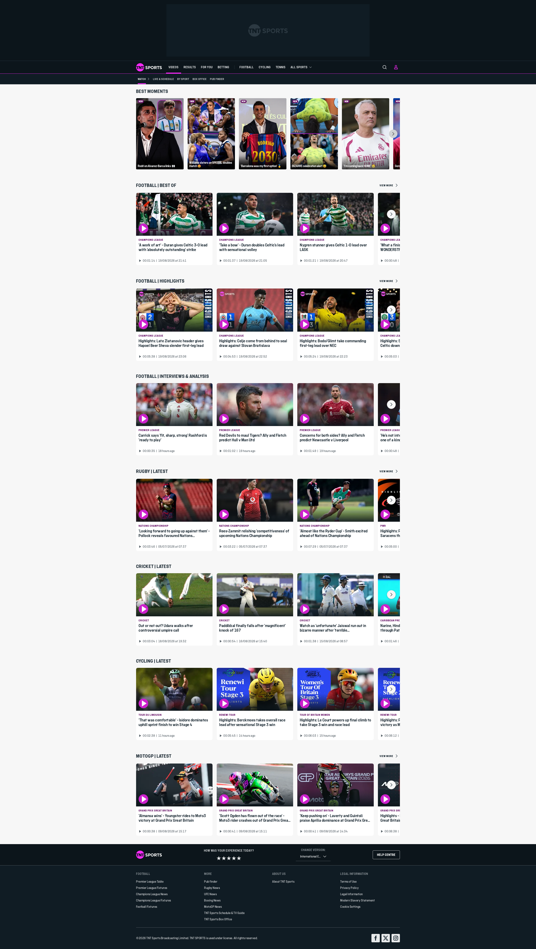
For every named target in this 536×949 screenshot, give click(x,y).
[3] (228, 858)
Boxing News (212, 900)
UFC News (210, 894)
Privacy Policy (349, 888)
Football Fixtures (146, 906)
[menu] (385, 67)
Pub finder (210, 881)
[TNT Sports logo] (149, 67)
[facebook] (375, 938)
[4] (233, 858)
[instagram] (396, 938)
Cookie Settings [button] (350, 906)
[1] (218, 858)
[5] (238, 858)
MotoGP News (213, 906)
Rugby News (212, 888)
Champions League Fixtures (153, 900)
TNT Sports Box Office (218, 919)
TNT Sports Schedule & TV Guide (224, 913)
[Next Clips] (393, 134)
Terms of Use (348, 881)
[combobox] (313, 856)
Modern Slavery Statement (357, 900)
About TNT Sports (283, 881)
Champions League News (152, 894)
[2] (223, 858)
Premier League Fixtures (151, 888)
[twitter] (385, 938)
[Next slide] (391, 214)
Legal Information (351, 894)
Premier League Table (150, 881)
